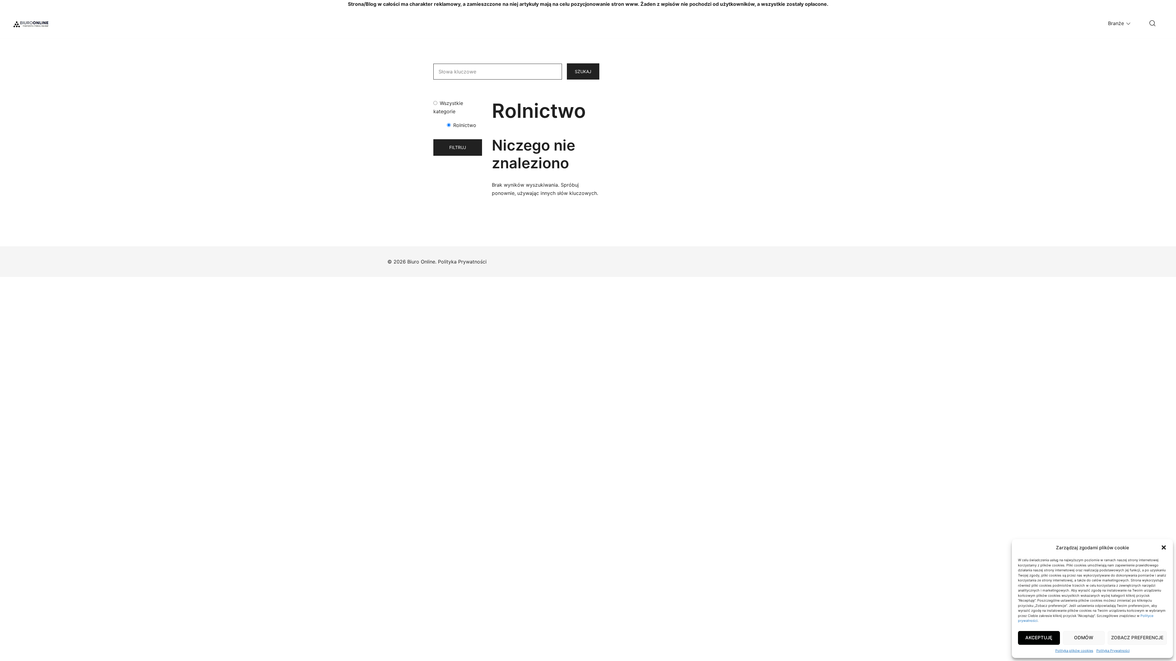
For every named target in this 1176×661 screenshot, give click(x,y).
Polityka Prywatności (1113, 650)
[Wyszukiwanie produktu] (1152, 23)
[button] (1164, 547)
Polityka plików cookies (1074, 650)
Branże (1116, 23)
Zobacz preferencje (1137, 637)
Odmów (1083, 637)
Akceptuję (1038, 637)
